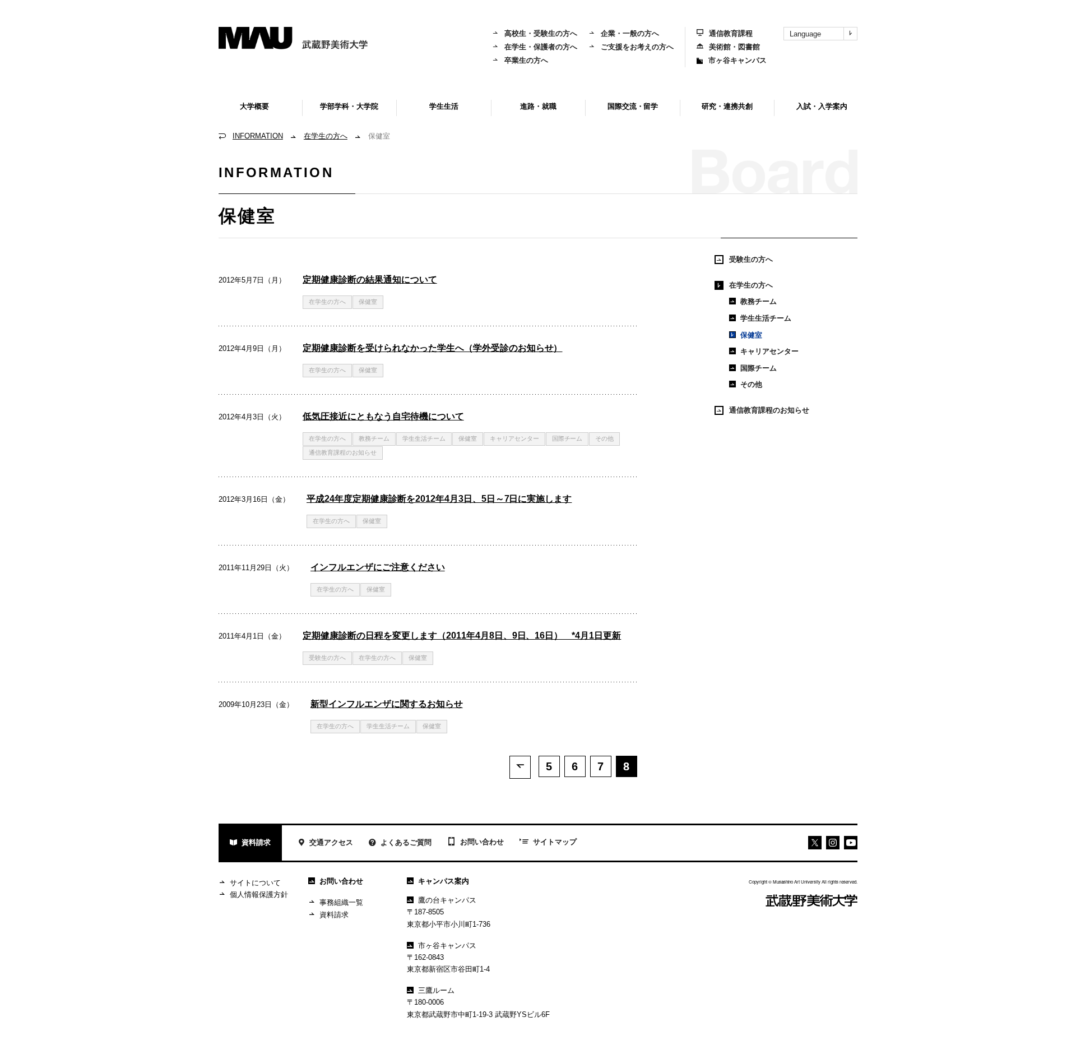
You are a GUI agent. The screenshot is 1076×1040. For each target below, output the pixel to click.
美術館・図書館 (734, 47)
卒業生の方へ (526, 60)
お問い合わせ (482, 842)
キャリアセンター (514, 438)
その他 (604, 438)
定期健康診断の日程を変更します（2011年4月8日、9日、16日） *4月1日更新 (462, 635)
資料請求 (256, 842)
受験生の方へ (327, 657)
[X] (815, 842)
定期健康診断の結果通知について (370, 279)
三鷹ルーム (436, 990)
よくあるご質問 (406, 842)
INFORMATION (258, 136)
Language (805, 34)
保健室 (751, 335)
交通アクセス (331, 842)
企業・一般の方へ (630, 33)
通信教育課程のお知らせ (343, 452)
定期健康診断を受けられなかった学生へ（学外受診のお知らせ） (433, 348)
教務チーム (374, 438)
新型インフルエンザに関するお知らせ (386, 704)
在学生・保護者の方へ (540, 47)
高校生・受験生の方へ (540, 33)
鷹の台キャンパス (447, 900)
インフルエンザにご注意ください (377, 567)
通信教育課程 (731, 33)
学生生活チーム (424, 438)
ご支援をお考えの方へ (637, 47)
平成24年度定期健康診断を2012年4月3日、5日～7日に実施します (439, 498)
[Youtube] (833, 842)
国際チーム (567, 438)
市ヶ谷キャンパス (737, 60)
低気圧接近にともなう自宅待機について (383, 416)
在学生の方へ (325, 136)
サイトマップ (555, 842)
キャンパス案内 (443, 881)
